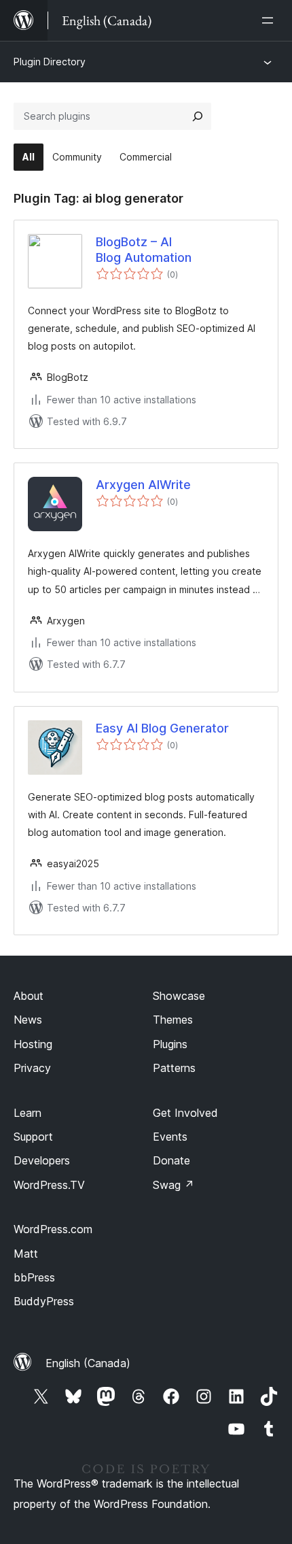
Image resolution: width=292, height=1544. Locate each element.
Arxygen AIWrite (143, 484)
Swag (173, 1185)
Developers (42, 1160)
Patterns (174, 1068)
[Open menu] (270, 20)
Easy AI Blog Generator (162, 728)
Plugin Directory (50, 61)
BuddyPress (44, 1301)
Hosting (33, 1044)
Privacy (32, 1068)
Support (33, 1136)
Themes (173, 1019)
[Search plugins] (197, 116)
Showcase (179, 996)
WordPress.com (53, 1229)
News (28, 1019)
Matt (26, 1253)
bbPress (34, 1277)
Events (170, 1136)
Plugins (170, 1044)
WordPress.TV (49, 1185)
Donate (171, 1160)
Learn (27, 1113)
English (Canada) (87, 1363)
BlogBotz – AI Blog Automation (143, 250)
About (28, 996)
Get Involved (185, 1113)
